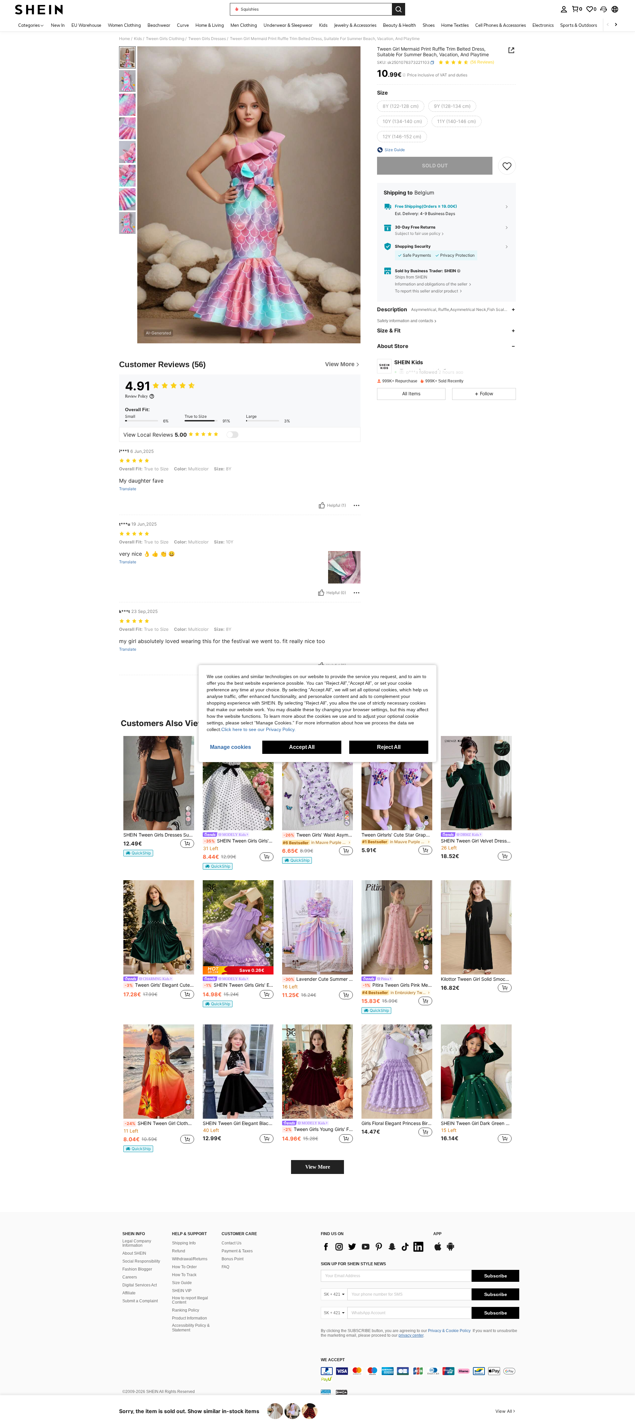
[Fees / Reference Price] (404, 75)
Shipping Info (184, 1243)
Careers (129, 1277)
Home (124, 38)
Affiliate (129, 1293)
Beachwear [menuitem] (159, 25)
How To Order (184, 1267)
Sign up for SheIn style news (353, 1264)
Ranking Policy (185, 1310)
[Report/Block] (356, 505)
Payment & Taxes (237, 1251)
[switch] (232, 434)
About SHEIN (134, 1253)
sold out (435, 165)
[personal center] (564, 9)
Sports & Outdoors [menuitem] (578, 25)
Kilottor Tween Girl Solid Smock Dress (476, 979)
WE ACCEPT (333, 1360)
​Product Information (189, 1318)
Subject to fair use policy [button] (418, 233)
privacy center (411, 1335)
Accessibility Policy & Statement (191, 1327)
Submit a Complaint (140, 1301)
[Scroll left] (608, 25)
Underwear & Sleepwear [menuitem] (288, 25)
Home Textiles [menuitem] (455, 25)
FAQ (225, 1267)
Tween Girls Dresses (207, 38)
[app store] (438, 1249)
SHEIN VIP (181, 1290)
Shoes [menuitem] (429, 25)
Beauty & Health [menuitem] (399, 25)
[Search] (398, 9)
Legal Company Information (136, 1243)
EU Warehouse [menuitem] (86, 25)
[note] (138, 853)
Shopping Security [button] (413, 246)
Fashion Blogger (137, 1269)
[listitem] (159, 799)
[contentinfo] (420, 1375)
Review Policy (136, 396)
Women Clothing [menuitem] (124, 25)
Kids (138, 38)
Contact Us (231, 1243)
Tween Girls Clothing (165, 38)
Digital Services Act (139, 1285)
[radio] (400, 106)
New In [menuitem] (58, 25)
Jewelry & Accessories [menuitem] (355, 25)
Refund (178, 1251)
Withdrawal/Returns (189, 1259)
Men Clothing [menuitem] (244, 25)
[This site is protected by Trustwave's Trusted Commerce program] (326, 1392)
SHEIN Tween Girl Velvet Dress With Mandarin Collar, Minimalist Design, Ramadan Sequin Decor (476, 840)
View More (317, 1167)
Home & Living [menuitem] (209, 25)
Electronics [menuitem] (543, 25)
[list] (374, 1247)
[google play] (450, 1249)
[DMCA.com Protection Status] (341, 1392)
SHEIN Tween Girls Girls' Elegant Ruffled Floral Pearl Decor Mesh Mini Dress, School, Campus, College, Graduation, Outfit (239, 985)
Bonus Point (232, 1259)
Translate (127, 489)
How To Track (184, 1275)
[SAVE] (507, 166)
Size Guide (182, 1282)
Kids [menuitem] (323, 25)
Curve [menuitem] (183, 25)
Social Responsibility (141, 1261)
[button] (604, 9)
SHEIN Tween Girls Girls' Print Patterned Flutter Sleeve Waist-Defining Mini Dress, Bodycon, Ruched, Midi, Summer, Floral (239, 840)
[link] (576, 9)
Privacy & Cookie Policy (449, 1330)
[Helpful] (322, 505)
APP (437, 1234)
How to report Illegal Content (190, 1300)
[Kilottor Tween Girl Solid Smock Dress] (476, 927)
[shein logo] (39, 9)
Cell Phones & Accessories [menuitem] (500, 25)
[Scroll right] (616, 25)
